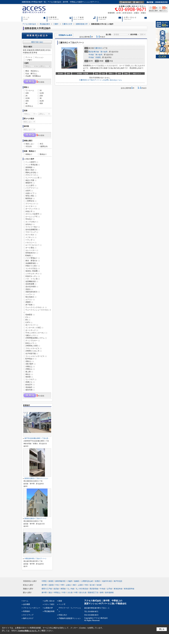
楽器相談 (30, 167)
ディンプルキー (32, 341)
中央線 (91, 55)
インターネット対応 (34, 328)
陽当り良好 (30, 170)
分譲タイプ (30, 193)
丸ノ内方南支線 (82, 589)
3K (41, 98)
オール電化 (30, 248)
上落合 (68, 585)
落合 (50, 593)
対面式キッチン (32, 276)
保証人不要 (30, 180)
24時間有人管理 (32, 346)
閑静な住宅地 (31, 172)
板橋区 (76, 581)
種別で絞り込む (37, 42)
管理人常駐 (30, 196)
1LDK (42, 93)
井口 (100, 48)
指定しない (30, 144)
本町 (74, 585)
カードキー (30, 206)
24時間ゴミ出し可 (33, 351)
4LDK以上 (29, 106)
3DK (27, 101)
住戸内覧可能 (31, 354)
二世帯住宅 (30, 201)
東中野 (44, 585)
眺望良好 (30, 198)
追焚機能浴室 (31, 281)
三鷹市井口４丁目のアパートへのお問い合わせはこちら (100, 80)
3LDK (42, 101)
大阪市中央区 (107, 581)
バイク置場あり (32, 258)
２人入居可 (30, 185)
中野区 (44, 581)
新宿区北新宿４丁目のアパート (35, 518)
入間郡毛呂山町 (87, 581)
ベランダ (30, 240)
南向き (29, 374)
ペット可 (61, 604)
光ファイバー (31, 325)
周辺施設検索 (49, 611)
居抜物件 (30, 387)
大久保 (69, 593)
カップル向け (31, 222)
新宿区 (51, 581)
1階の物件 (30, 364)
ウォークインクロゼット (36, 307)
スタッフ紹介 (49, 604)
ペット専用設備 (32, 165)
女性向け (30, 224)
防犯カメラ (30, 343)
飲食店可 (30, 385)
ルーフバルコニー (33, 245)
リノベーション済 (33, 178)
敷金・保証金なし (32, 71)
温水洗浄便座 (31, 287)
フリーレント (31, 204)
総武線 (56, 589)
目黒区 (97, 581)
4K (26, 103)
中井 (64, 593)
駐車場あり (30, 359)
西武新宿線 (94, 589)
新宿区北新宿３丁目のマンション (36, 478)
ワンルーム (29, 90)
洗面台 (29, 289)
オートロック (31, 330)
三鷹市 (96, 48)
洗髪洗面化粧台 (32, 292)
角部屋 (29, 377)
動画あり (43, 154)
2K (26, 96)
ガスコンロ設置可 (33, 214)
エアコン (30, 300)
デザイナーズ (31, 175)
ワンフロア (30, 379)
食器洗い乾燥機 (32, 271)
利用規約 (26, 611)
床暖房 (29, 302)
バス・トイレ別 (32, 279)
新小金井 (104, 52)
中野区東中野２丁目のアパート (35, 558)
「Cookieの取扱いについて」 (27, 631)
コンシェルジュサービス (36, 356)
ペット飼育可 (31, 162)
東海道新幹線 (129, 589)
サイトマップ (28, 615)
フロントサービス (33, 348)
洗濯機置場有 (31, 263)
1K (41, 90)
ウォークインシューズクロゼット (37, 311)
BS (27, 320)
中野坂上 (57, 593)
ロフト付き (30, 235)
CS (27, 317)
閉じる (161, 629)
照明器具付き (31, 253)
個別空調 (30, 390)
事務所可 (30, 183)
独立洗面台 (30, 297)
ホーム (25, 601)
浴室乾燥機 (30, 284)
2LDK (27, 98)
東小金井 (98, 55)
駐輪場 (29, 255)
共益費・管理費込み (33, 76)
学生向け (30, 219)
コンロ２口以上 (32, 268)
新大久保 (82, 593)
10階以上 (30, 366)
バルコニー (30, 242)
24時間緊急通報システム (36, 338)
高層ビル (30, 382)
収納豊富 (30, 315)
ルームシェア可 (32, 217)
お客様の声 (48, 608)
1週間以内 (44, 146)
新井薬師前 (109, 593)
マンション (39, 57)
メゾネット (30, 237)
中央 (57, 585)
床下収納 (30, 305)
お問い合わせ (49, 601)
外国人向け (62, 615)
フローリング (31, 232)
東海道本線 (118, 589)
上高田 (80, 585)
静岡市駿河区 (60, 581)
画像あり (28, 154)
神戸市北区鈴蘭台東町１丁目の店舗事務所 (39, 438)
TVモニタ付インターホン (36, 333)
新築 (60, 601)
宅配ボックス (31, 335)
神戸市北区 (118, 581)
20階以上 (30, 369)
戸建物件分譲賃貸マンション (69, 618)
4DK (41, 103)
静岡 (101, 593)
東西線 (63, 589)
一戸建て (28, 60)
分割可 (29, 191)
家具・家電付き (32, 261)
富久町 (92, 585)
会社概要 (26, 604)
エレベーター (31, 250)
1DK (27, 93)
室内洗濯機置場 (32, 230)
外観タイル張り (32, 266)
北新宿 (51, 585)
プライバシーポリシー (31, 608)
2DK (41, 96)
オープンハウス (32, 209)
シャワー (30, 294)
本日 (41, 144)
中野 (62, 585)
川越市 (69, 581)
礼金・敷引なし (31, 74)
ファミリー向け (32, 227)
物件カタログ (28, 618)
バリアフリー (31, 188)
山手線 (109, 589)
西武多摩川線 (94, 52)
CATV (28, 322)
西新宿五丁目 (93, 593)
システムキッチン (33, 274)
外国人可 (30, 211)
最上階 (29, 372)
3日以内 (29, 146)
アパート (28, 57)
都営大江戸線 (47, 589)
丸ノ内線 (70, 589)
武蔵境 (98, 57)
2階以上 (29, 361)
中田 (86, 585)
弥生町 (99, 585)
